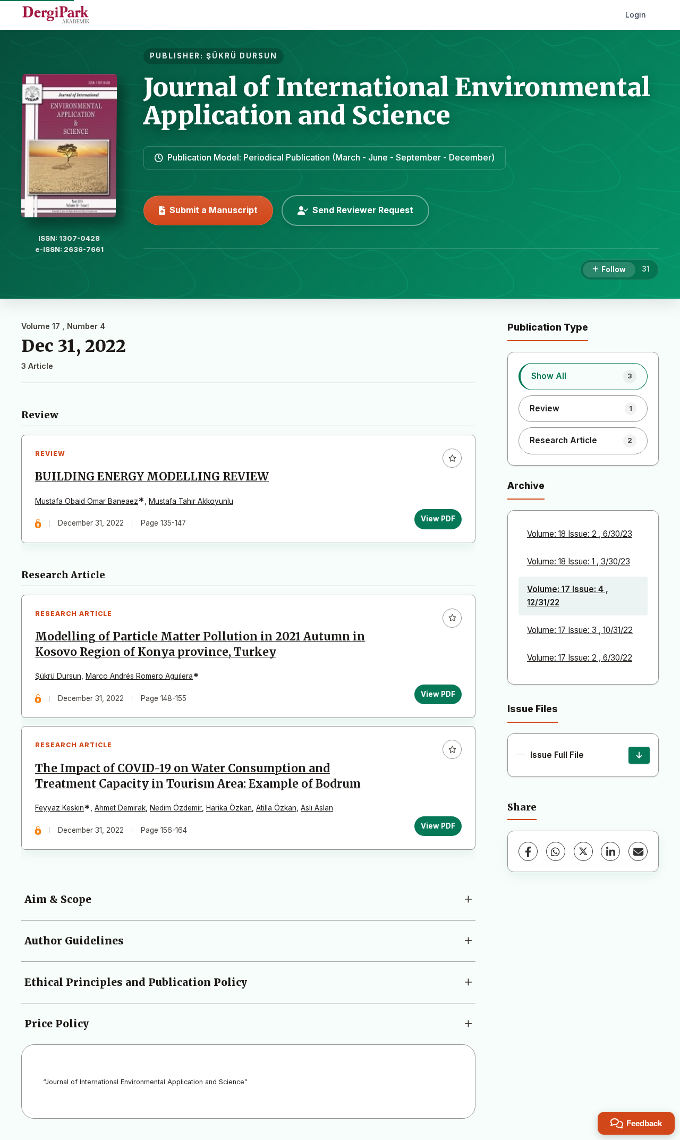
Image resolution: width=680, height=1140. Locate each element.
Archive (526, 485)
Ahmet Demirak (120, 808)
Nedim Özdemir (176, 808)
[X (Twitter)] (583, 851)
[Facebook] (528, 851)
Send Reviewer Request (362, 210)
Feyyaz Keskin (59, 808)
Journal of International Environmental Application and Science (396, 101)
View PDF (438, 518)
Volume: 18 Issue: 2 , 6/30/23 (579, 534)
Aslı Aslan (317, 808)
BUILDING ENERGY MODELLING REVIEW (152, 477)
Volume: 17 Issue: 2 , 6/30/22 (579, 658)
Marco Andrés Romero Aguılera (139, 676)
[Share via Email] (638, 851)
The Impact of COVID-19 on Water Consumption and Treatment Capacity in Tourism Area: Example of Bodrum (198, 776)
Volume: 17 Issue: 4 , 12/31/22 (567, 595)
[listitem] (583, 376)
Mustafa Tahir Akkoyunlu (191, 501)
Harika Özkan (229, 808)
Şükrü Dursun (58, 676)
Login (635, 14)
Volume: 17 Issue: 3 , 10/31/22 (580, 630)
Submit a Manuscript (213, 210)
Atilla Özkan (276, 808)
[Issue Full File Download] (639, 755)
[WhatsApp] (555, 851)
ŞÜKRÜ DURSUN (241, 56)
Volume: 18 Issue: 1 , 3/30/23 (578, 561)
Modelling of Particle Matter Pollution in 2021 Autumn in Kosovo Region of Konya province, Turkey (200, 644)
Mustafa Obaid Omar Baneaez (86, 501)
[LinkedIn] (610, 851)
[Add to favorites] (452, 458)
